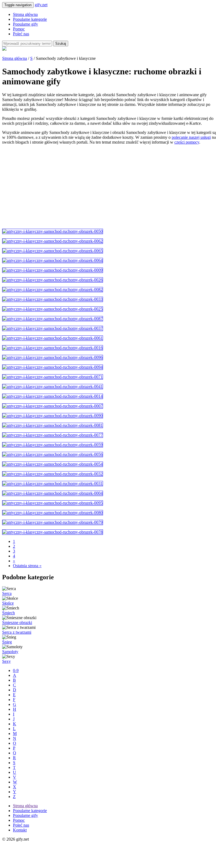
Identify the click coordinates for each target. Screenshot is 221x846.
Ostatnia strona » (27, 565)
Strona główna (25, 14)
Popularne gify (25, 24)
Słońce (8, 603)
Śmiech (8, 613)
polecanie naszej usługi (191, 137)
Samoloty (10, 651)
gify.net (41, 4)
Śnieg (7, 642)
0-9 (16, 670)
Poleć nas (21, 34)
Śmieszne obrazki (17, 622)
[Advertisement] (110, 186)
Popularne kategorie (30, 19)
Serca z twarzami (16, 632)
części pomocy (186, 142)
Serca (7, 593)
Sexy (6, 661)
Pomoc (19, 29)
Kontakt (20, 830)
